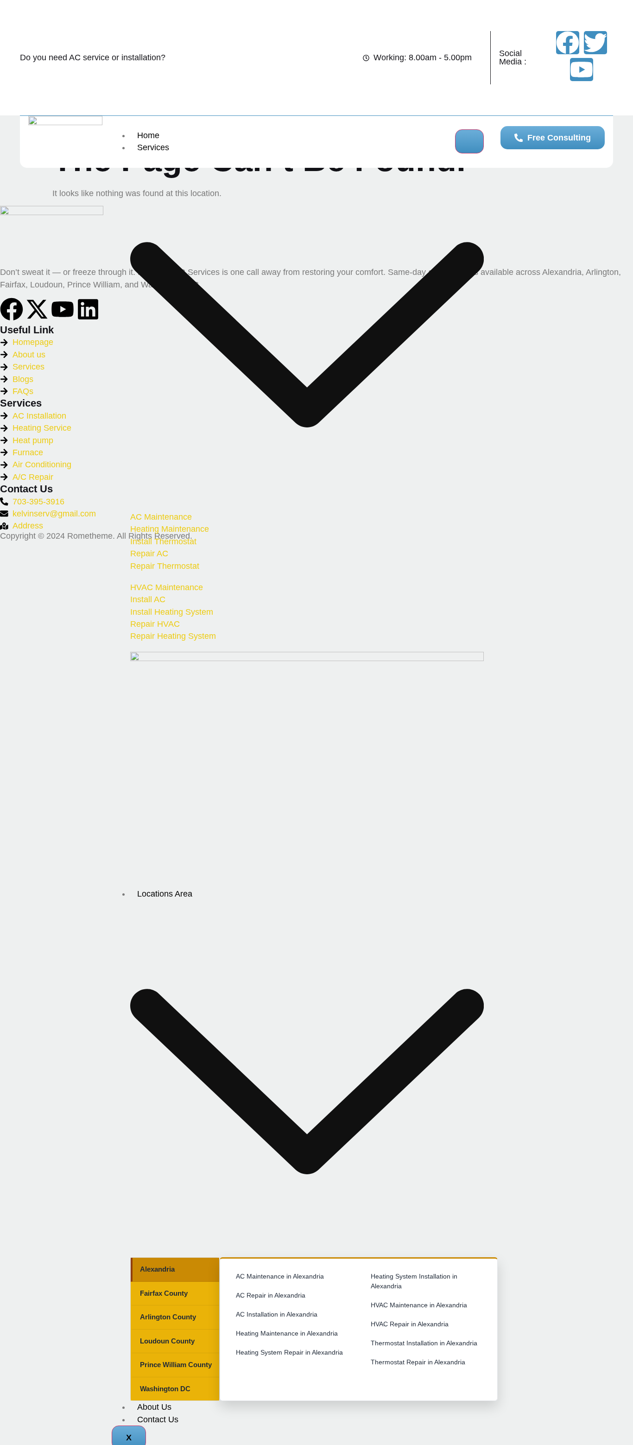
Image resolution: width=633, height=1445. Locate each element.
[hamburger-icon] (469, 141)
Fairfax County (164, 1293)
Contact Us (157, 1419)
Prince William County (176, 1365)
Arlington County (168, 1317)
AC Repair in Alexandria (270, 1295)
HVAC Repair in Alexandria (410, 1324)
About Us (154, 1407)
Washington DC (165, 1389)
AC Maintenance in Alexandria (280, 1276)
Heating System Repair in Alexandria (289, 1352)
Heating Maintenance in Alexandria (287, 1333)
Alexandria (157, 1269)
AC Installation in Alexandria (276, 1314)
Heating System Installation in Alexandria (414, 1281)
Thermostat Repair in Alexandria (418, 1362)
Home (148, 135)
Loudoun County (167, 1341)
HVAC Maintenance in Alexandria (419, 1305)
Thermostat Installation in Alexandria (424, 1343)
